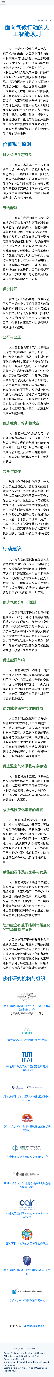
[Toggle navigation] (3, 2)
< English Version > (43, 21)
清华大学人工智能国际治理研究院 (27, 1039)
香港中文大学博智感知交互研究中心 (27, 1156)
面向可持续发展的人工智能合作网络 (27, 1243)
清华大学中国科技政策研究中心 (27, 1300)
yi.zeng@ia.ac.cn (34, 1325)
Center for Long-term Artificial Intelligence (24, 1353)
